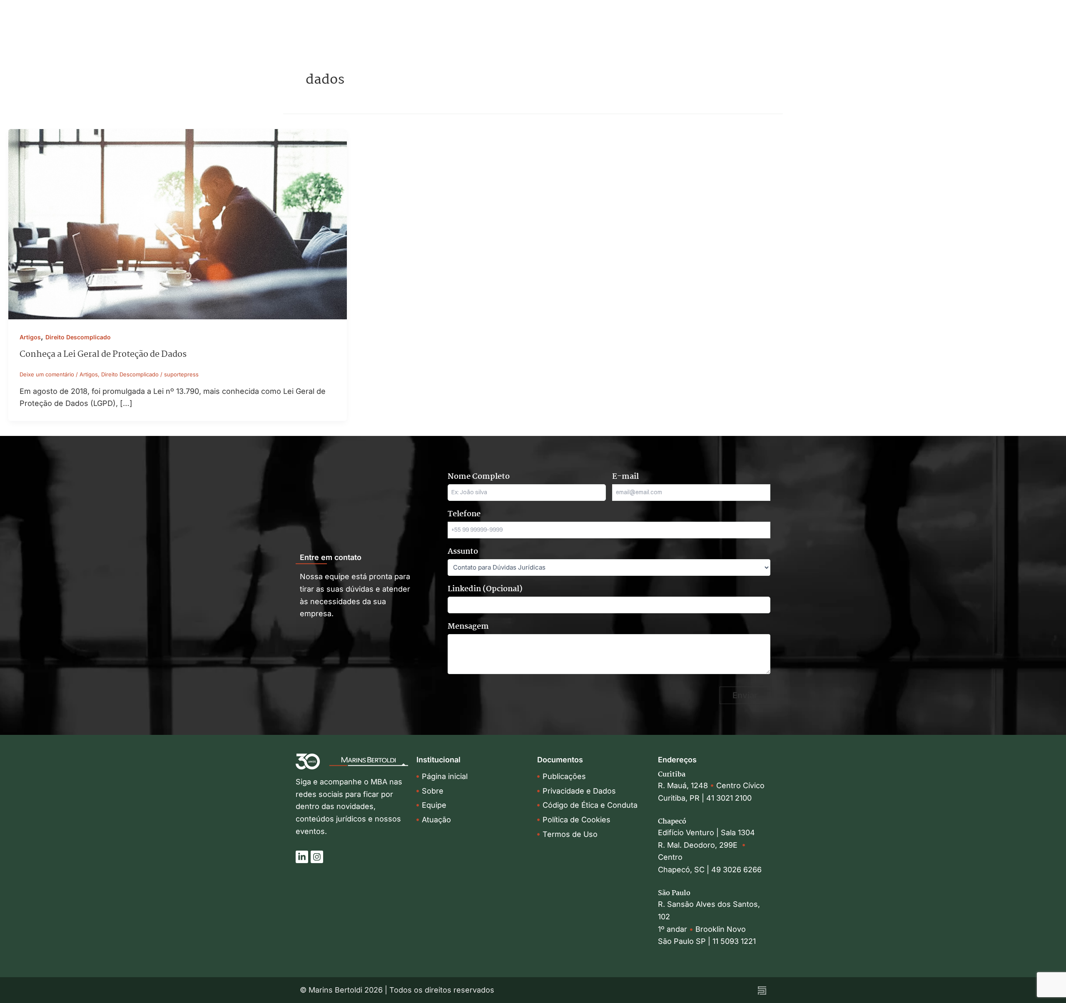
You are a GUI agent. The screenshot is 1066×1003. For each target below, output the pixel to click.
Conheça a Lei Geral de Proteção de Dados (103, 354)
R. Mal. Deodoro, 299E (700, 845)
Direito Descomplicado (78, 337)
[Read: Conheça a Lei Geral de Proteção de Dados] (177, 223)
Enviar (744, 695)
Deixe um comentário (47, 374)
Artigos (30, 337)
